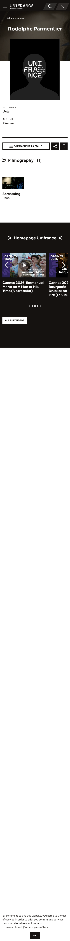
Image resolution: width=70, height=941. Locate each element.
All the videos (14, 320)
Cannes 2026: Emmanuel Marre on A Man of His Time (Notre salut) (23, 287)
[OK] (35, 935)
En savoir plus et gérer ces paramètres (25, 927)
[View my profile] (62, 6)
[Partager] (55, 146)
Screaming (11, 194)
